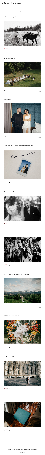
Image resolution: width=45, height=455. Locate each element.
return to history (31, 11)
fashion (13, 11)
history (27, 11)
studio (16, 11)
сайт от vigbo (22, 452)
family (10, 11)
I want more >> (6, 48)
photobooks (38, 11)
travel (40, 389)
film (35, 11)
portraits (23, 11)
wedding (19, 11)
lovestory (6, 11)
